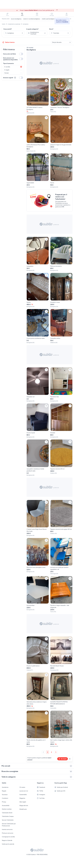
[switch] (21, 54)
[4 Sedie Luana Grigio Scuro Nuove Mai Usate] (38, 518)
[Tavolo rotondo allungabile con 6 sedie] (38, 729)
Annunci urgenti (8, 77)
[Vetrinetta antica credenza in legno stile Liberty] (38, 691)
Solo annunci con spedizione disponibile (10, 59)
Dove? (51, 29)
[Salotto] (38, 290)
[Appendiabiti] (38, 170)
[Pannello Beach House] (61, 653)
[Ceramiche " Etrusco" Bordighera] (61, 96)
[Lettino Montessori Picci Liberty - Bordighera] (38, 133)
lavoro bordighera (16, 19)
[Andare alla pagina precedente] (43, 752)
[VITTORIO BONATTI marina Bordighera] (38, 96)
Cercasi (6, 73)
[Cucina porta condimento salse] (38, 326)
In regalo (6, 70)
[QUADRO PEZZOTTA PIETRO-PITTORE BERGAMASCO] (61, 691)
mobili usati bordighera (48, 19)
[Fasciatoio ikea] (61, 384)
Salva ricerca (9, 42)
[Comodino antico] (61, 326)
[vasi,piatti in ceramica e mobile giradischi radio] (38, 457)
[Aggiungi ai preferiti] (46, 80)
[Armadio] (61, 420)
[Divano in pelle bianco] (38, 653)
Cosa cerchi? (7, 29)
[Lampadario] (38, 254)
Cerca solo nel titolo (9, 54)
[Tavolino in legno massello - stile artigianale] (61, 594)
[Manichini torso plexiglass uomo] (38, 556)
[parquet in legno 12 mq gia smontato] (61, 133)
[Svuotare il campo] (22, 33)
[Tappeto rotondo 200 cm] (61, 457)
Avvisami (64, 759)
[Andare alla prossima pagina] (56, 752)
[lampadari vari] (38, 384)
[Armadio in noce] (61, 290)
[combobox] (14, 33)
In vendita (7, 67)
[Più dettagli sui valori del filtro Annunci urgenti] (15, 77)
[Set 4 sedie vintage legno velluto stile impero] (61, 729)
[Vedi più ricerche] (70, 18)
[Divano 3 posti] (38, 420)
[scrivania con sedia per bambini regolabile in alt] (61, 556)
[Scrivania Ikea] (38, 594)
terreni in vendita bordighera (31, 19)
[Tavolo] (61, 170)
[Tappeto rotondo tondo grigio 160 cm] (61, 518)
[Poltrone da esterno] (61, 254)
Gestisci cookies (7, 809)
